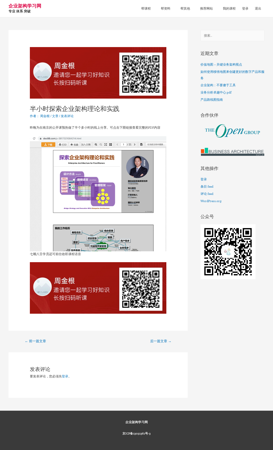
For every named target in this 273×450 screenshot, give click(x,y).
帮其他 (185, 8)
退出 (258, 8)
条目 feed (206, 186)
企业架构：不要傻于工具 (218, 85)
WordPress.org (210, 201)
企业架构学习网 (25, 6)
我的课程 (229, 8)
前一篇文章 (35, 341)
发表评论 (67, 116)
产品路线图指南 (211, 100)
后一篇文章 (160, 341)
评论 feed (206, 194)
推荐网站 (206, 8)
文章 (55, 116)
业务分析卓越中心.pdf (215, 92)
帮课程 (146, 8)
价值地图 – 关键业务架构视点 (221, 64)
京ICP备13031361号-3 (136, 433)
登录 (245, 8)
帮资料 (165, 8)
